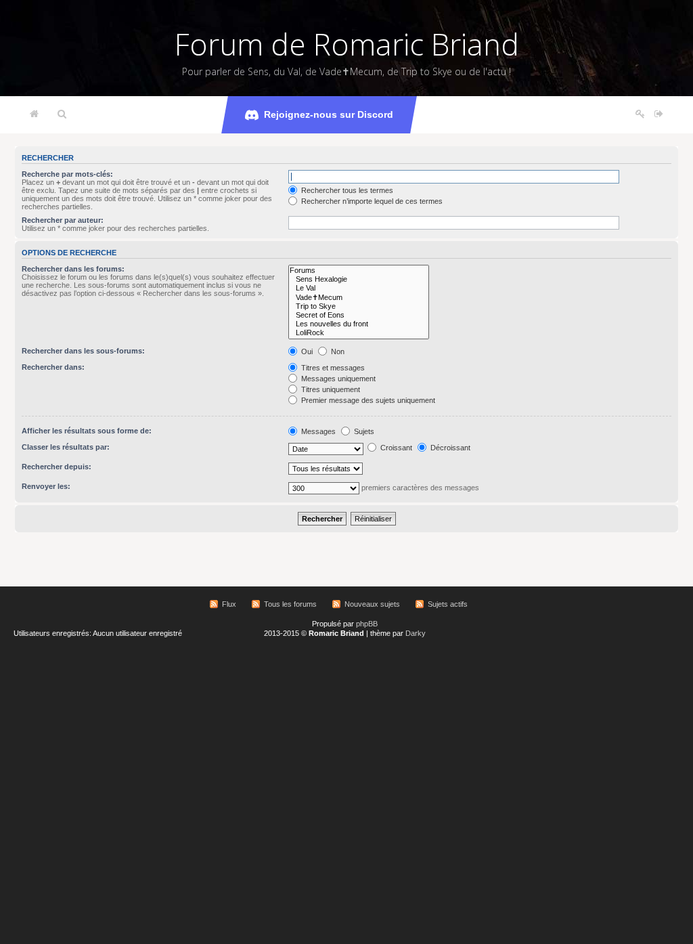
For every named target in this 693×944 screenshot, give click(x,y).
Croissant (395, 448)
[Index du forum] (34, 114)
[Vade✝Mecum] (359, 297)
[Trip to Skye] (359, 306)
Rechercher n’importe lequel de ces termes (371, 201)
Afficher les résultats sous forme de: (87, 431)
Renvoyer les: (46, 486)
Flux (229, 604)
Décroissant (449, 448)
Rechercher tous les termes (346, 190)
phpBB (367, 624)
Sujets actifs (448, 604)
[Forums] (359, 270)
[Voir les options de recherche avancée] (62, 114)
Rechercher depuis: (56, 467)
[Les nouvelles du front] (359, 324)
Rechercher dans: (53, 367)
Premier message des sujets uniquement (367, 400)
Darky (415, 633)
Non (336, 351)
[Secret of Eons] (359, 315)
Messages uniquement (337, 378)
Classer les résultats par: (66, 447)
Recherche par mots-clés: (67, 174)
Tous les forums (290, 604)
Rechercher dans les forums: (73, 269)
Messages (317, 431)
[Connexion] (658, 114)
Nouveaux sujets (372, 604)
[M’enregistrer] (640, 114)
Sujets (363, 431)
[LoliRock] (359, 332)
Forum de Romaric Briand (347, 44)
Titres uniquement (329, 389)
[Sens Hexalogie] (359, 279)
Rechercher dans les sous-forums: (83, 351)
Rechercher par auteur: (63, 220)
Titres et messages (332, 368)
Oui (306, 351)
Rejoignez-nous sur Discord (328, 114)
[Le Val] (359, 288)
